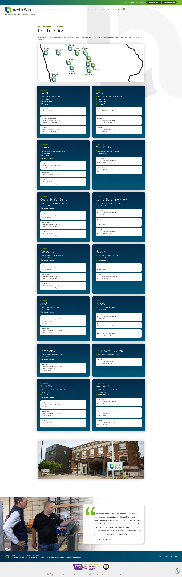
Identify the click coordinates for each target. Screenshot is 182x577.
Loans (74, 9)
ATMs (132, 2)
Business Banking (54, 9)
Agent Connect (36, 555)
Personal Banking (41, 9)
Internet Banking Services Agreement (98, 574)
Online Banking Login (153, 2)
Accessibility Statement (112, 574)
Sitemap (88, 574)
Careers (103, 9)
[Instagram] (173, 556)
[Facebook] (171, 556)
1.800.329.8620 (163, 556)
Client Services (47, 101)
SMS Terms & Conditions (80, 574)
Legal (70, 574)
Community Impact (113, 9)
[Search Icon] (123, 9)
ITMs (136, 2)
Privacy (73, 574)
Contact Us (141, 2)
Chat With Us (77, 558)
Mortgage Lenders (48, 104)
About (95, 9)
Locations (127, 2)
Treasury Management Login (169, 2)
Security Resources (85, 9)
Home (38, 18)
